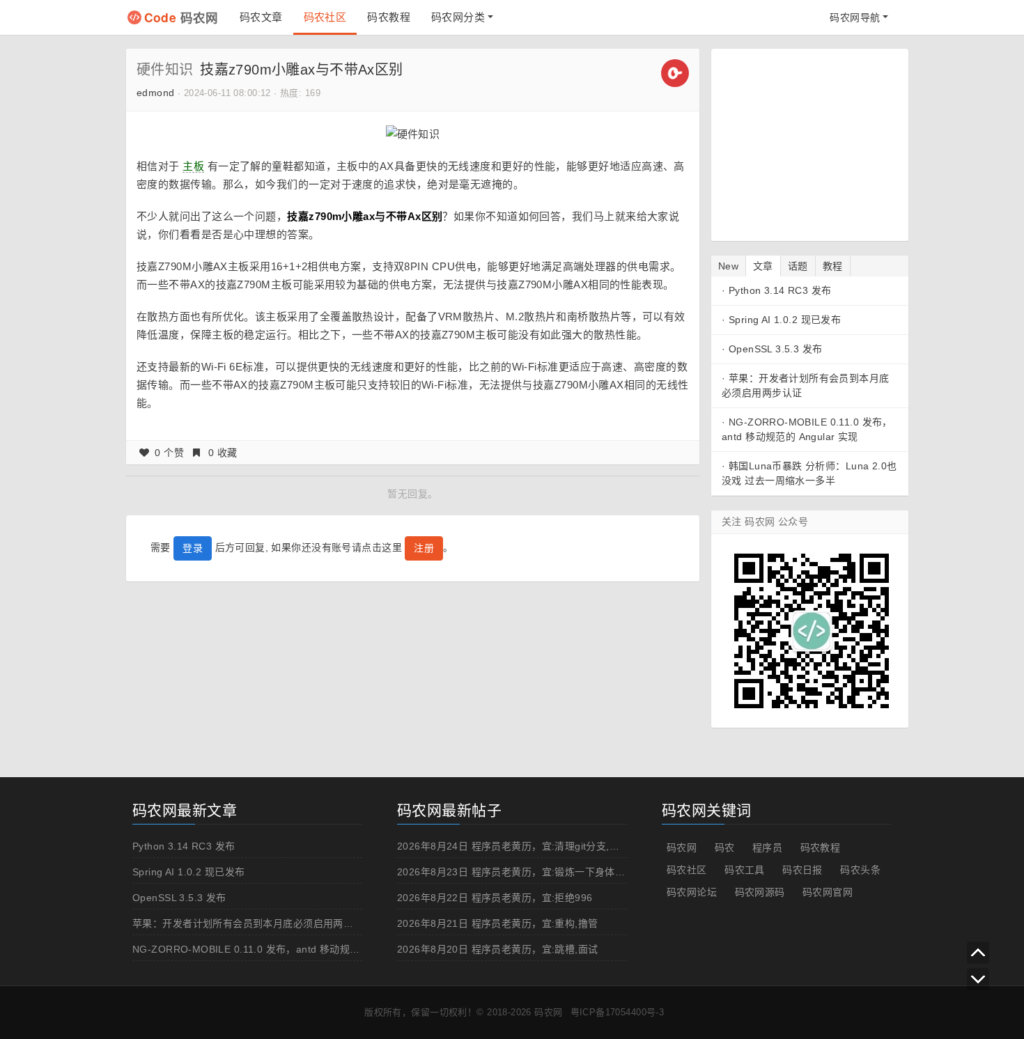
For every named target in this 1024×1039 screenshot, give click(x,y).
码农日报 (802, 869)
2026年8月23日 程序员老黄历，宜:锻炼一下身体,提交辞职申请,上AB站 (556, 871)
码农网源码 (760, 892)
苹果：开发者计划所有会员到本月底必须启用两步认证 (252, 923)
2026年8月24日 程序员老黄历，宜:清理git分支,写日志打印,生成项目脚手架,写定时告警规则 (602, 846)
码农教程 (388, 17)
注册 (424, 548)
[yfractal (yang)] (675, 72)
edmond (156, 92)
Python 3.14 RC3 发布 (780, 290)
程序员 (767, 847)
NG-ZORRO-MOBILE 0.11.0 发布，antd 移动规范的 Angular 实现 (282, 949)
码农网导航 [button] (855, 17)
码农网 (181, 17)
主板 (193, 166)
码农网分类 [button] (458, 17)
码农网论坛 (692, 892)
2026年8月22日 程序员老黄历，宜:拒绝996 (495, 897)
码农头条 (860, 869)
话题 (798, 266)
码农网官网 (827, 892)
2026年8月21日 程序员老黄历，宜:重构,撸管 (497, 923)
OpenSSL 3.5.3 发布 (776, 348)
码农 (725, 847)
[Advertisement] (809, 143)
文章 (763, 266)
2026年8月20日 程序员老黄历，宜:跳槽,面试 (497, 949)
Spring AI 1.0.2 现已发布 (785, 319)
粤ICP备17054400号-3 (618, 1012)
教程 (833, 266)
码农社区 (325, 17)
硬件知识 (165, 69)
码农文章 (261, 17)
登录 (193, 548)
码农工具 (744, 869)
